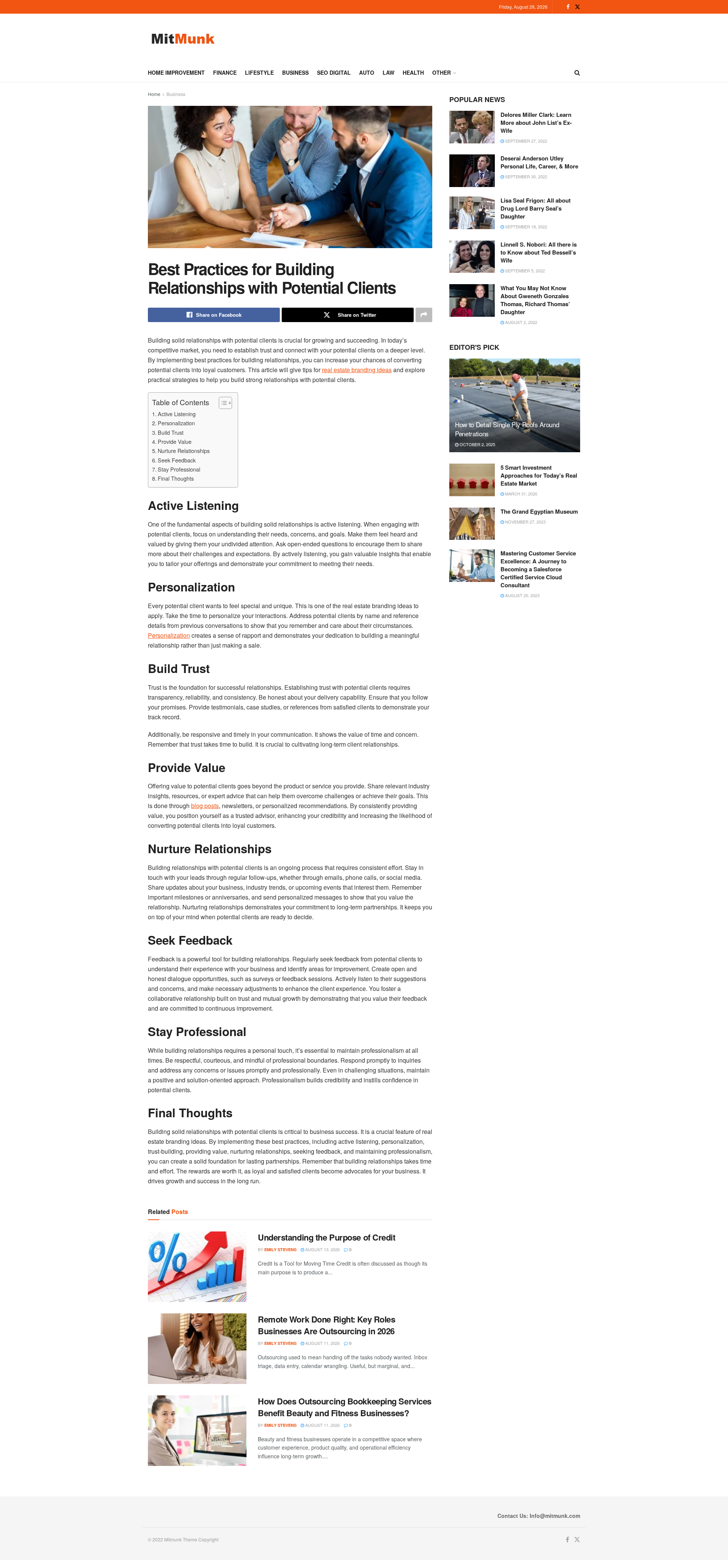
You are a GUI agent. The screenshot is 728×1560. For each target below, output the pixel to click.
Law (388, 72)
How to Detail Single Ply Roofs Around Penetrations (507, 429)
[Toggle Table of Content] (221, 402)
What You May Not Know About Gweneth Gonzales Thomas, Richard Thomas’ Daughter (535, 300)
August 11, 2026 (322, 1343)
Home (154, 94)
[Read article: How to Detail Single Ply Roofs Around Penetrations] (514, 405)
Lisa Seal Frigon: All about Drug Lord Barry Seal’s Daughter (535, 208)
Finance (225, 72)
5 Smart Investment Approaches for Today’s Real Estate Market (538, 475)
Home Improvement (176, 72)
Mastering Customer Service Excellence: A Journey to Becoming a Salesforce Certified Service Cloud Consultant (538, 569)
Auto (366, 72)
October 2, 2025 (476, 444)
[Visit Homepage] (183, 38)
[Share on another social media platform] (424, 315)
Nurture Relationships (184, 450)
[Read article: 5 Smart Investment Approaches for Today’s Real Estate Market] (472, 480)
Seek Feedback (177, 460)
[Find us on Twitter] (577, 7)
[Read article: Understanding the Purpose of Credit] (197, 1266)
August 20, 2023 (522, 595)
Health (413, 72)
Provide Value (174, 441)
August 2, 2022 (520, 322)
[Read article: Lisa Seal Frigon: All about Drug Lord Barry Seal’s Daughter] (472, 213)
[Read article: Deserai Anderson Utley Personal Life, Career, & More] (472, 170)
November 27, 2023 (525, 522)
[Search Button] (577, 72)
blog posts (205, 805)
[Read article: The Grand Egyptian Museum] (472, 524)
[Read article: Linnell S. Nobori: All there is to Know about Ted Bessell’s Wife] (472, 257)
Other (441, 72)
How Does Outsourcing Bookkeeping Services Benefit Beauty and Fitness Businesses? (344, 1407)
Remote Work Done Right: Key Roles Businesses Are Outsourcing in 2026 (326, 1325)
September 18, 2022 (525, 226)
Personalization (176, 423)
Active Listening (177, 414)
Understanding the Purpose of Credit (326, 1237)
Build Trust (171, 432)
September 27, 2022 (525, 141)
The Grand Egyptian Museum (539, 511)
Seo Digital (334, 72)
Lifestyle (259, 72)
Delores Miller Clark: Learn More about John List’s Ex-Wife (536, 122)
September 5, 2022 (524, 270)
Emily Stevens (280, 1249)
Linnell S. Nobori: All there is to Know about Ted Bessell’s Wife (538, 252)
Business (295, 72)
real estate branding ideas (357, 369)
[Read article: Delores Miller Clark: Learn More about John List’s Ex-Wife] (472, 127)
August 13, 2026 (322, 1249)
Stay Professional (179, 469)
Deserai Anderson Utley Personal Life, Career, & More (539, 162)
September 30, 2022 (525, 176)
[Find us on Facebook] (568, 7)
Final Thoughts (176, 478)
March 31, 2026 (520, 494)
